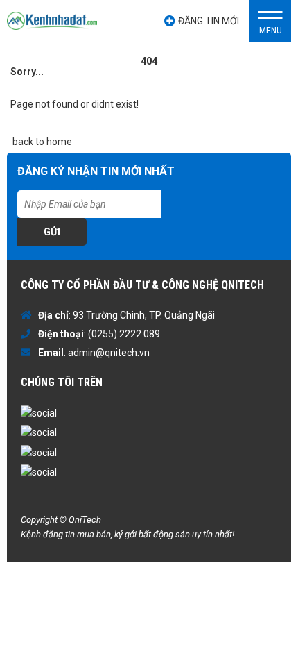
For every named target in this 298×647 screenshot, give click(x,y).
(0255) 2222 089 (124, 333)
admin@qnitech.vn (109, 352)
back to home (41, 141)
